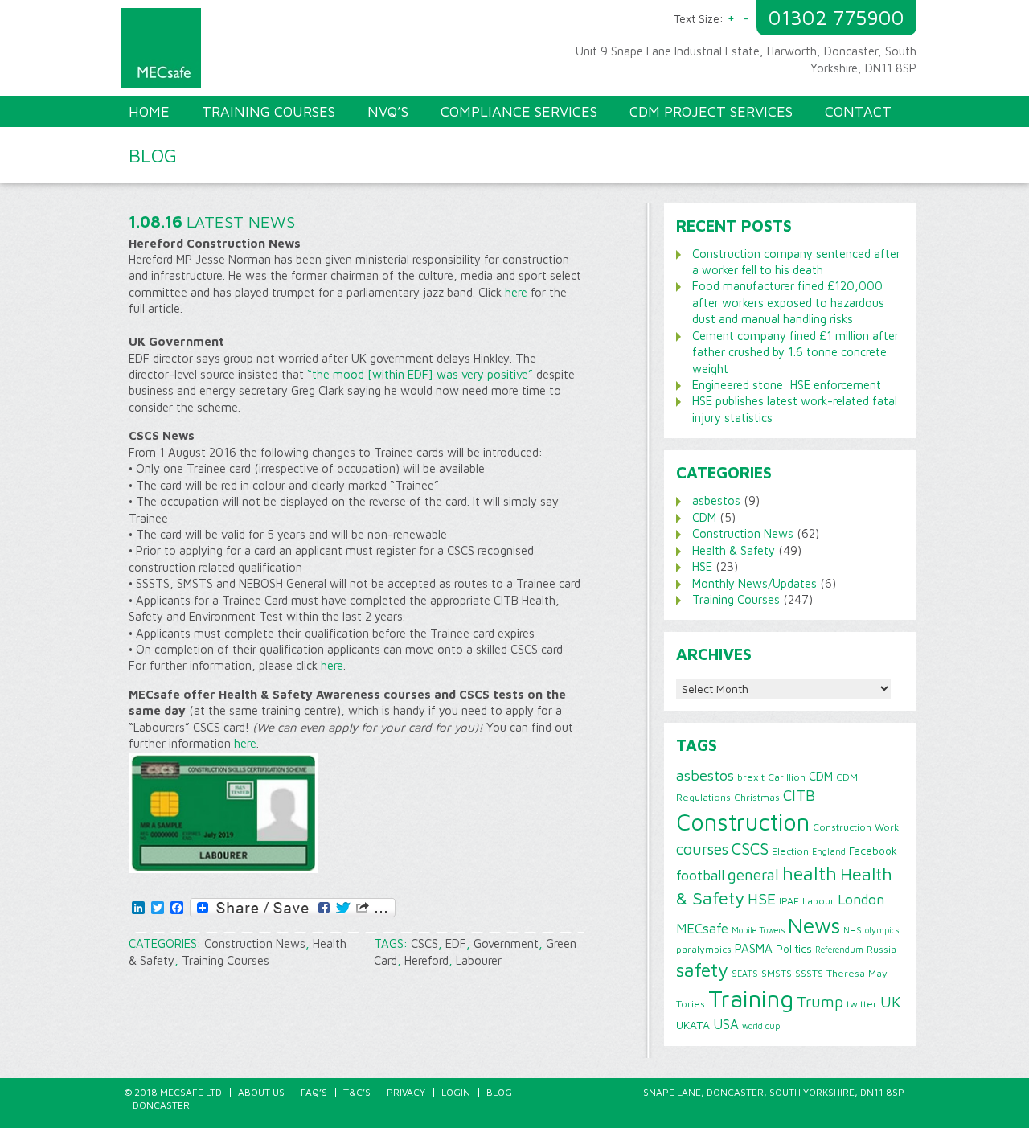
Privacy (406, 1092)
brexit (751, 777)
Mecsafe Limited (322, 52)
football (700, 875)
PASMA (754, 948)
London (861, 899)
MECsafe (702, 929)
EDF (455, 943)
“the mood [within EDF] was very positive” (420, 374)
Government (506, 943)
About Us (261, 1092)
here (516, 292)
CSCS (424, 943)
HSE (702, 566)
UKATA (693, 1025)
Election (790, 851)
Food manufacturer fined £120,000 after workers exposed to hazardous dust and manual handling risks (788, 302)
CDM (704, 517)
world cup (761, 1026)
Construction (743, 821)
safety (702, 969)
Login (455, 1092)
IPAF (789, 901)
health (809, 873)
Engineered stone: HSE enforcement (786, 385)
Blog (499, 1092)
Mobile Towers (758, 930)
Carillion (787, 777)
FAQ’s (314, 1092)
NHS (852, 930)
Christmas (757, 797)
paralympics (704, 949)
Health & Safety (733, 550)
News (814, 925)
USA (726, 1024)
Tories (690, 1004)
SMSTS (776, 973)
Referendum (839, 949)
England (829, 851)
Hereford (426, 960)
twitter (862, 1004)
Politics (794, 948)
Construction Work (856, 827)
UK (890, 1002)
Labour (818, 901)
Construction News (254, 943)
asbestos (716, 500)
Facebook (873, 850)
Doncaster (161, 1105)
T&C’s (357, 1092)
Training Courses (225, 960)
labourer (479, 960)
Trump (820, 1002)
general (753, 875)
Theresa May (857, 973)
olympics (882, 930)
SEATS (745, 973)
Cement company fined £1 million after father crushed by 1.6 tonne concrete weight (795, 352)
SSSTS (809, 973)
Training (750, 998)
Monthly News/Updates (754, 583)
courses (702, 848)
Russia (881, 949)
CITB (799, 795)
